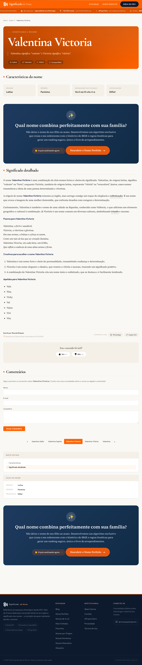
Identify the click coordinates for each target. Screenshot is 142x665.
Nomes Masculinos (64, 643)
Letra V (12, 20)
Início (5, 20)
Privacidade (89, 623)
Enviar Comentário (14, 429)
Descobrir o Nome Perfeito (87, 150)
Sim (64, 354)
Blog (57, 609)
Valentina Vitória (92, 441)
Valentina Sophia (55, 441)
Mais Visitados (62, 623)
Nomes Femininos (63, 638)
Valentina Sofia (38, 441)
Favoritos (60, 628)
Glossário (60, 648)
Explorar (94, 4)
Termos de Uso (90, 628)
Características (15, 463)
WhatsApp (117, 335)
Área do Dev (129, 4)
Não (80, 354)
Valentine (106, 441)
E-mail (5, 398)
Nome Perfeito (109, 4)
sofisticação (116, 195)
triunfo (115, 211)
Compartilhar (56, 62)
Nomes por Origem (64, 633)
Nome (5, 388)
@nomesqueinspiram (128, 622)
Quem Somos (90, 609)
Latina (14, 62)
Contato (88, 614)
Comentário (7, 409)
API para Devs (90, 619)
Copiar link (133, 335)
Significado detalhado (17, 467)
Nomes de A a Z (62, 619)
